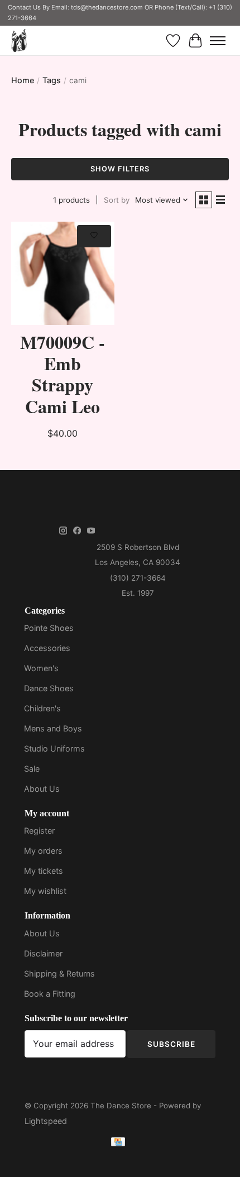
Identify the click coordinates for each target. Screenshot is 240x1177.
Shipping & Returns (59, 973)
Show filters (120, 169)
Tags (51, 80)
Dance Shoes (49, 688)
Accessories (47, 648)
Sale (32, 768)
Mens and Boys (53, 728)
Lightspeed (46, 1121)
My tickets (43, 870)
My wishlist (45, 891)
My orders (43, 850)
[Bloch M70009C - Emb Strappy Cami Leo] (62, 273)
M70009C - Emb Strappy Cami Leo (62, 374)
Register (39, 830)
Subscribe (171, 1044)
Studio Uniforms (54, 748)
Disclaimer (43, 953)
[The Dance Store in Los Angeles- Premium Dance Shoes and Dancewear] (19, 40)
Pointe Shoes (49, 628)
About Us (42, 788)
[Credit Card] (118, 1144)
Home (22, 80)
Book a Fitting (49, 993)
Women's (41, 668)
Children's (42, 708)
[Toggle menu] (218, 41)
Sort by (116, 199)
